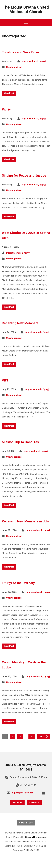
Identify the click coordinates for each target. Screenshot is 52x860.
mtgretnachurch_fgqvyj (34, 61)
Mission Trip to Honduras (20, 442)
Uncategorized (14, 67)
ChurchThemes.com (36, 837)
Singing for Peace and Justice (24, 175)
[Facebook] (43, 793)
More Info (17, 802)
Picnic (6, 109)
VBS (5, 380)
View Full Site (26, 823)
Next (42, 736)
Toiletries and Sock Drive (20, 52)
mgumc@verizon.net (22, 792)
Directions (34, 802)
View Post (9, 93)
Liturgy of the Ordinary (18, 583)
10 (32, 736)
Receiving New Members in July (25, 521)
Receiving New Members (20, 323)
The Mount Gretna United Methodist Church (26, 9)
